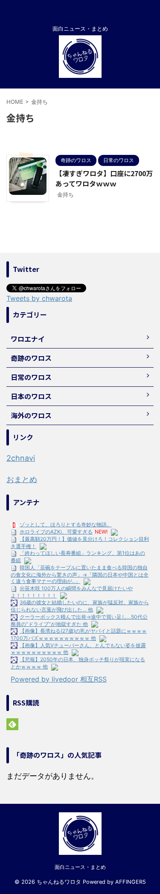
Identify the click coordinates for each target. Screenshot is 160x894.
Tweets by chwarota (39, 298)
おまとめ (21, 479)
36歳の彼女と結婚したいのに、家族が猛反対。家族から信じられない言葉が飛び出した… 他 (80, 606)
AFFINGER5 (130, 882)
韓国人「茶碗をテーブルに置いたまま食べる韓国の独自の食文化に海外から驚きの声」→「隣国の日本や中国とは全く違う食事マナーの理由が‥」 (79, 574)
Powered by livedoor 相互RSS (59, 679)
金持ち (65, 194)
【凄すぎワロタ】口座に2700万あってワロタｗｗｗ (104, 178)
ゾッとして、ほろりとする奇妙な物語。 (66, 524)
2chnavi (20, 458)
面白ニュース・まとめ (80, 867)
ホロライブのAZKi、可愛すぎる (56, 531)
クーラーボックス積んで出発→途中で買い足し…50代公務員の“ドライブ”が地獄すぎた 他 (79, 620)
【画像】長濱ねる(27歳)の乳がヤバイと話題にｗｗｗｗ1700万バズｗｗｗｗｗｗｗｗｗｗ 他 (79, 634)
